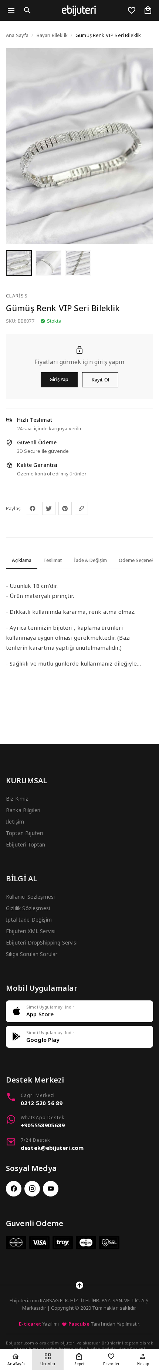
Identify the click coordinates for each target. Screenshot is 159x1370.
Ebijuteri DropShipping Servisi (42, 942)
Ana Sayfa (17, 35)
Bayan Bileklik (52, 35)
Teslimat (52, 560)
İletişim (15, 821)
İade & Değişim (90, 560)
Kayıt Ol (100, 379)
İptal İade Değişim (29, 919)
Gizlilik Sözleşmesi (28, 908)
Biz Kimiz (17, 798)
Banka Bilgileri (23, 810)
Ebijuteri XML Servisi (30, 931)
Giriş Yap (59, 379)
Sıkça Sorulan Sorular (31, 953)
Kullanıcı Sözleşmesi (30, 896)
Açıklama (21, 560)
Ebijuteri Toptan (25, 844)
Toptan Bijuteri (24, 833)
